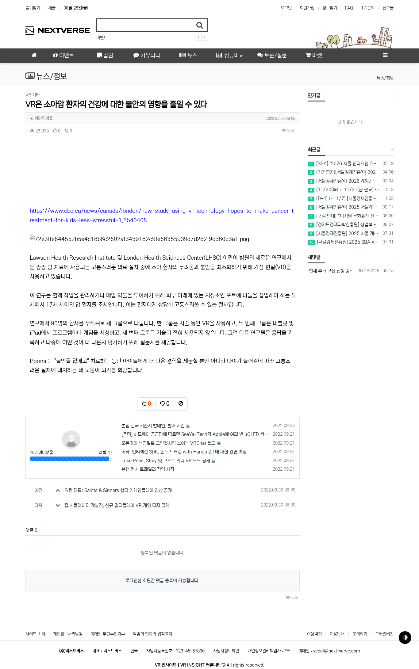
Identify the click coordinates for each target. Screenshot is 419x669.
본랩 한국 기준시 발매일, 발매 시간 (153, 425)
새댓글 (314, 257)
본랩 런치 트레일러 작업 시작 (147, 469)
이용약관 (314, 634)
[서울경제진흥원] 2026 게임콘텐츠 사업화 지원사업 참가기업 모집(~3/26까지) (345, 181)
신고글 (388, 8)
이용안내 (337, 634)
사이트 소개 (35, 634)
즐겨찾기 (32, 8)
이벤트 (101, 37)
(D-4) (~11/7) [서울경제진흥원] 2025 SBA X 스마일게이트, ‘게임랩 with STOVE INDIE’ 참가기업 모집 (345, 198)
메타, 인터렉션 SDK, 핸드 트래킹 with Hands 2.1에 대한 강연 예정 (184, 451)
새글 (52, 8)
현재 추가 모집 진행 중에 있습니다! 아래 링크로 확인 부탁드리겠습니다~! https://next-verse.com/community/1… (332, 270)
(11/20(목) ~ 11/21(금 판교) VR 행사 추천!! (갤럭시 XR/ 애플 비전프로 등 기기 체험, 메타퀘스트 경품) (345, 189)
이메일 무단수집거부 (107, 634)
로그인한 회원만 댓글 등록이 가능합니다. (162, 580)
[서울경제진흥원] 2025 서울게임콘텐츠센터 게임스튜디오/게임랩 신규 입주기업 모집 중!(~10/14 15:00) (345, 207)
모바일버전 (384, 634)
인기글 (314, 95)
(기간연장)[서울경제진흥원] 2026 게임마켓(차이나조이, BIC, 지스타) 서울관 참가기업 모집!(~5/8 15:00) (345, 172)
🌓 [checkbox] (405, 637)
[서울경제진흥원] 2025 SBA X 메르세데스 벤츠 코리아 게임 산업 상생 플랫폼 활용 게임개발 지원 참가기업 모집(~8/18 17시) (345, 242)
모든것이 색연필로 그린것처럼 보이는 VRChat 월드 (168, 443)
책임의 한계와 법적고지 (152, 634)
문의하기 (359, 634)
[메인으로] (34, 55)
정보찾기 (329, 8)
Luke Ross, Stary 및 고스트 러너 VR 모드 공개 (165, 460)
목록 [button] (290, 130)
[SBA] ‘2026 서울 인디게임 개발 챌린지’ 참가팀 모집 (345, 163)
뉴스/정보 (385, 78)
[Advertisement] (163, 172)
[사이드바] (385, 55)
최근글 (314, 149)
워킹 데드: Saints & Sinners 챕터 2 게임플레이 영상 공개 (118, 490)
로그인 (286, 8)
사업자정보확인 (226, 650)
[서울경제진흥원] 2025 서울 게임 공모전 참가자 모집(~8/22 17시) (345, 233)
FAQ (349, 8)
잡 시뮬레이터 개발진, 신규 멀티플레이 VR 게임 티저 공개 (116, 505)
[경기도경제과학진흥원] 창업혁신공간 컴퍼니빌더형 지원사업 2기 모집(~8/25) (345, 224)
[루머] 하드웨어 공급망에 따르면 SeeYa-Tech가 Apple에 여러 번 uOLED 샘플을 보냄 (196, 434)
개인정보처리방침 (68, 634)
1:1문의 (368, 8)
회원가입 (307, 8)
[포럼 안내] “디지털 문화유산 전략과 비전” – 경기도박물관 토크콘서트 (345, 216)
